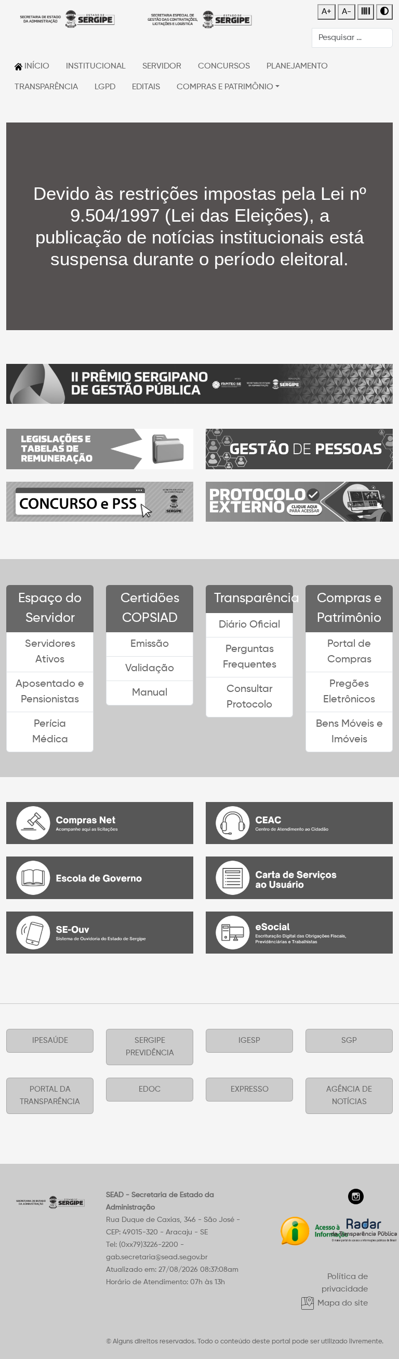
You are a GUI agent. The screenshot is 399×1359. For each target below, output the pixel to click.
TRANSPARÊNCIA (46, 87)
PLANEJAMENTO (297, 66)
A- (346, 12)
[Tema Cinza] (365, 12)
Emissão (149, 644)
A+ (326, 12)
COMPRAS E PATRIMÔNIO (225, 87)
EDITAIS (146, 87)
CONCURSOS (224, 66)
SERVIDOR (161, 66)
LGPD (105, 87)
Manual (149, 693)
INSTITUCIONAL (96, 66)
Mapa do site (341, 1303)
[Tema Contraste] (384, 12)
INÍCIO (35, 66)
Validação (149, 668)
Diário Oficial (249, 625)
